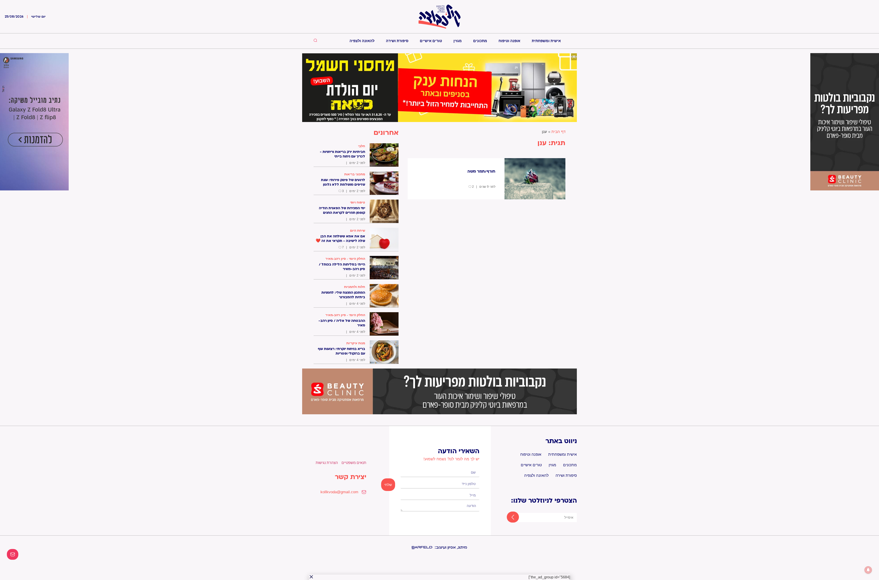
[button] (311, 577)
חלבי (361, 146)
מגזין (457, 41)
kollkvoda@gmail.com (339, 492)
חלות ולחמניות (354, 287)
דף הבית (558, 132)
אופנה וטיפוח (509, 41)
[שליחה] (508, 517)
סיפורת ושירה (397, 41)
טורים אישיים (431, 41)
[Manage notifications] (868, 570)
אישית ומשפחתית (546, 41)
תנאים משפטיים (354, 463)
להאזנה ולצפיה (362, 41)
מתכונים (480, 41)
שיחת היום (357, 230)
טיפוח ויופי (357, 202)
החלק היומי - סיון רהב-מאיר (345, 258)
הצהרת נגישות (327, 463)
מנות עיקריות (355, 343)
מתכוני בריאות (354, 174)
